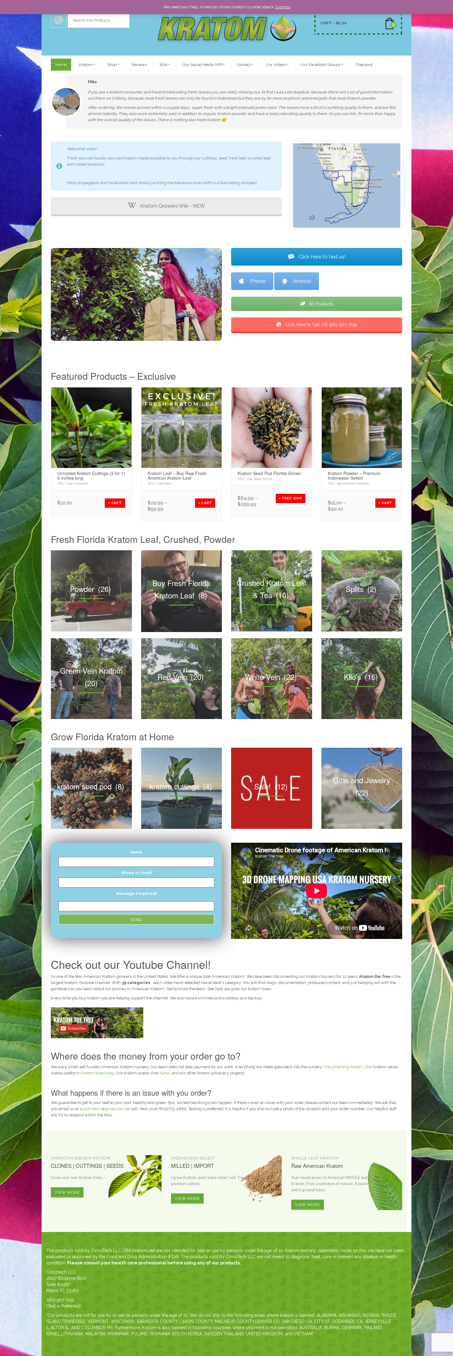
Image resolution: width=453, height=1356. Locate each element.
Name (136, 852)
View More (67, 1192)
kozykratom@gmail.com (102, 1108)
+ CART (115, 503)
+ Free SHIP (290, 498)
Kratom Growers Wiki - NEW (172, 206)
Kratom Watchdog (97, 1073)
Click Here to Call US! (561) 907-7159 (320, 324)
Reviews (139, 64)
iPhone (257, 281)
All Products (320, 303)
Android (302, 281)
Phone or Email (136, 872)
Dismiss (282, 7)
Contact (245, 64)
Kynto (164, 1073)
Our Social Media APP (203, 64)
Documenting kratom (343, 1067)
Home (61, 64)
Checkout (364, 64)
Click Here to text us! (321, 257)
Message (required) (136, 893)
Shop (113, 64)
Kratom (87, 64)
